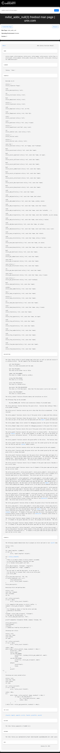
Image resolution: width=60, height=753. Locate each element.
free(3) (13, 433)
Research (55, 26)
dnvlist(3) (44, 498)
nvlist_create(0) (13, 556)
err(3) (23, 715)
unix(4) (23, 444)
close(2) (8, 512)
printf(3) (34, 715)
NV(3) (4, 45)
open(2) (18, 715)
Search (56, 10)
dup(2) (43, 419)
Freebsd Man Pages (7, 26)
